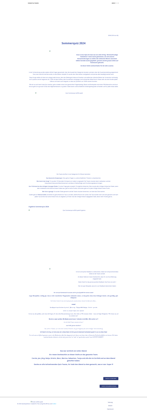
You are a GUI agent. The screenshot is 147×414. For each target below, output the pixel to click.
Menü (113, 3)
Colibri (54, 404)
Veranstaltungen (33, 3)
